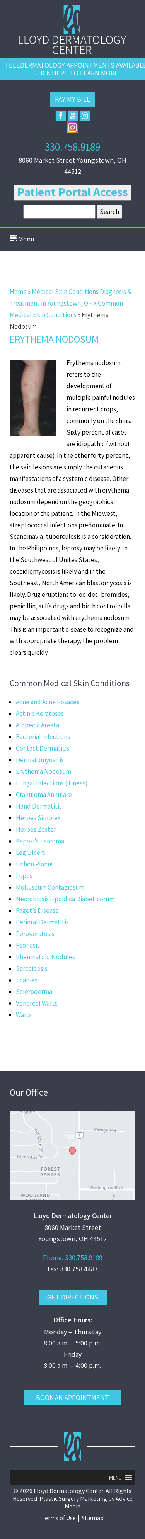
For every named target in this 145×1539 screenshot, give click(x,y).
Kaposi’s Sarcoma (40, 841)
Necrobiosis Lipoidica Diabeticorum (65, 899)
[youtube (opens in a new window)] (72, 115)
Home (18, 291)
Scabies (27, 980)
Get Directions (72, 1297)
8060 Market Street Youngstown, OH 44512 (72, 166)
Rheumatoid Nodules (45, 957)
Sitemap (93, 1518)
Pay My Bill (72, 99)
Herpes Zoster (36, 829)
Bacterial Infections (43, 736)
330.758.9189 (72, 146)
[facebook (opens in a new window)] (60, 115)
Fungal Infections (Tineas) (51, 783)
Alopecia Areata (37, 725)
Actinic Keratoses (40, 713)
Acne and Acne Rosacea (48, 702)
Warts (24, 1015)
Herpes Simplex (38, 818)
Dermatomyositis (40, 760)
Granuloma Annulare (44, 794)
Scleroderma (34, 991)
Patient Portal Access (72, 191)
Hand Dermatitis (39, 806)
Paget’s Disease (37, 910)
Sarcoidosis (32, 968)
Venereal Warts (37, 1003)
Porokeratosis (35, 933)
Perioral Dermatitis (42, 922)
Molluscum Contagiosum (50, 887)
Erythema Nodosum (43, 771)
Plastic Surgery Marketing (73, 1499)
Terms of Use (58, 1518)
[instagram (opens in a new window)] (84, 115)
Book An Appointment (72, 1397)
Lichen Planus (35, 864)
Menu (25, 238)
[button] (115, 1477)
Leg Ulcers (30, 852)
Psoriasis (28, 945)
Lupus (24, 875)
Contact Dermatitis (42, 748)
